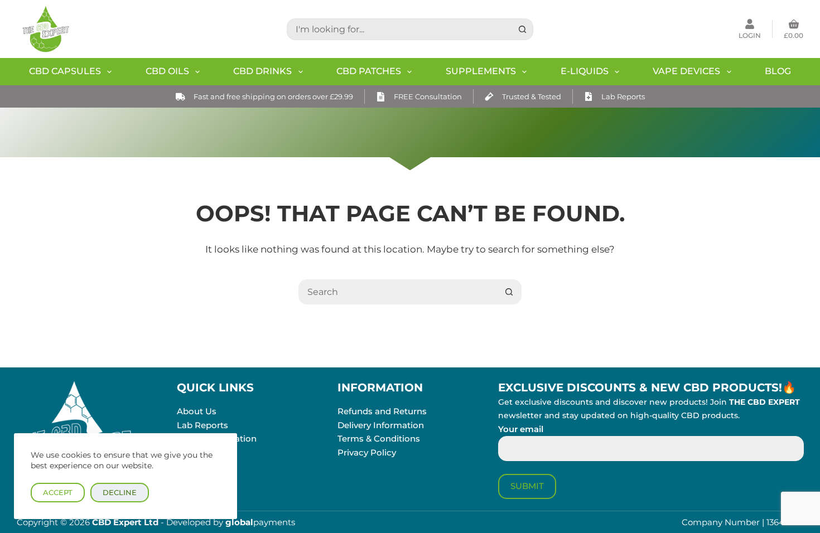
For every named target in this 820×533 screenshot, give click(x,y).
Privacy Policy (366, 452)
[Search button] (522, 29)
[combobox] (399, 29)
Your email (520, 429)
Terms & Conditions (378, 438)
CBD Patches (368, 71)
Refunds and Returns (382, 411)
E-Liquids (585, 71)
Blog (778, 71)
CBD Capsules (65, 71)
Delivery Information (380, 425)
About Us (196, 411)
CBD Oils (167, 71)
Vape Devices (686, 71)
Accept (58, 492)
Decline (120, 492)
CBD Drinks (262, 71)
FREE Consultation (428, 96)
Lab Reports (623, 96)
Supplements (481, 71)
